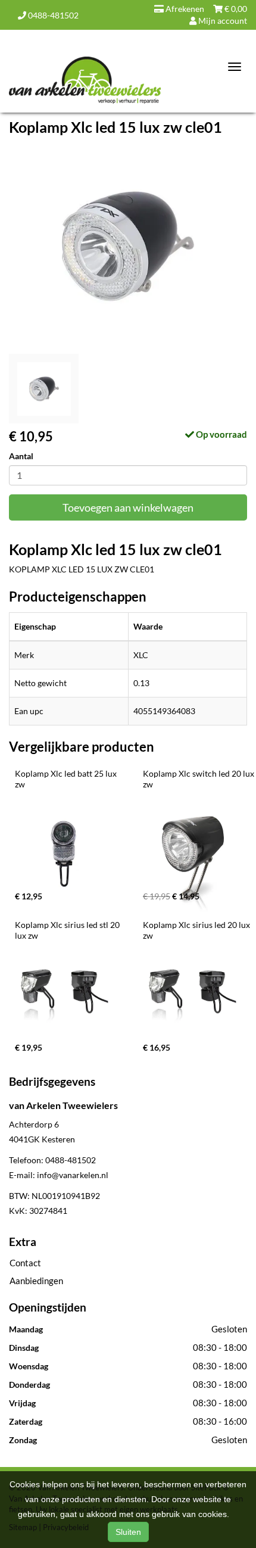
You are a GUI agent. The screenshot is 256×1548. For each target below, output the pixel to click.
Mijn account (221, 20)
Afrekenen (184, 9)
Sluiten (128, 1532)
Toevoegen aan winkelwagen (128, 507)
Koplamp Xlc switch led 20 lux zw (199, 778)
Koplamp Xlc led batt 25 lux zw (66, 778)
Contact (25, 1262)
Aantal (21, 456)
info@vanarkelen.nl (72, 1175)
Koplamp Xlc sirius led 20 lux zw (197, 930)
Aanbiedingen (36, 1280)
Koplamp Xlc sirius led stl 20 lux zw (68, 930)
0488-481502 (52, 15)
